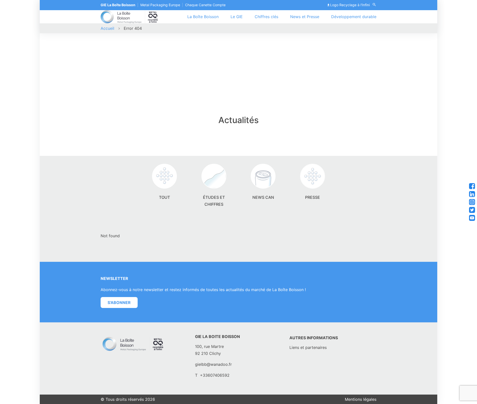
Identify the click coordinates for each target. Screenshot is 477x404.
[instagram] (472, 202)
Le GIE (237, 16)
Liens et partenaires (308, 347)
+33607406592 (215, 375)
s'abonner (119, 302)
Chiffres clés (266, 16)
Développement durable (353, 16)
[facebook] (472, 186)
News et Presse (304, 16)
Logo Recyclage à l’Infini (350, 5)
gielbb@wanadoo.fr (213, 364)
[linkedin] (472, 194)
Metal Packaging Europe (160, 5)
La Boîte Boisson (203, 16)
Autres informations (313, 337)
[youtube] (472, 218)
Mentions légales (360, 399)
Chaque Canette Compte (205, 5)
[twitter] (472, 210)
